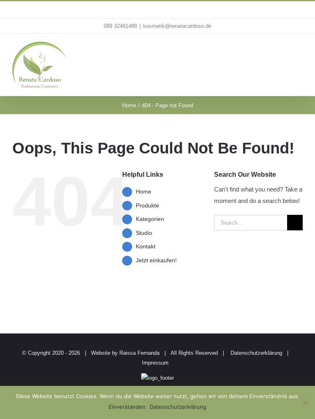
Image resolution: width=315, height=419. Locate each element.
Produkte (147, 205)
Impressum (155, 363)
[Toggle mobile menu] (299, 50)
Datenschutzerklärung (256, 353)
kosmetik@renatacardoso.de (177, 26)
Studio (144, 233)
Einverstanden (127, 406)
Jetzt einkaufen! (156, 260)
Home (143, 191)
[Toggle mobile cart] (284, 50)
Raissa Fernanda (139, 353)
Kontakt (145, 246)
